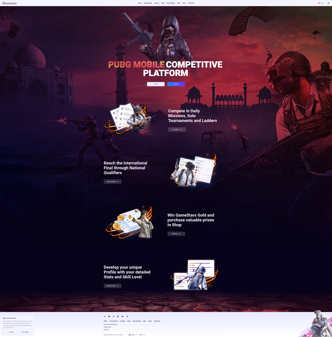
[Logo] (9, 3)
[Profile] (328, 3)
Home (105, 321)
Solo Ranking (137, 321)
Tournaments (114, 321)
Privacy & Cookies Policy (110, 324)
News (150, 321)
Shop (128, 321)
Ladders (122, 321)
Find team (157, 321)
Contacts (106, 329)
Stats (144, 321)
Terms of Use (107, 327)
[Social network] (104, 316)
